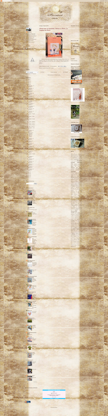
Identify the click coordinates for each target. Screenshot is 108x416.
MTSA (75, 241)
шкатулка (80, 234)
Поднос (74, 206)
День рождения (79, 177)
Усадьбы (76, 226)
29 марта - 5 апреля (30, 144)
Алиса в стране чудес (74, 156)
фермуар (80, 227)
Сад (72, 216)
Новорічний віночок (34, 362)
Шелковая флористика (79, 232)
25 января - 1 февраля (30, 167)
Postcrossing (78, 243)
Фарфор (75, 227)
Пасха (81, 204)
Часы (76, 230)
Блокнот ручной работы (76, 161)
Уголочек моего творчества (30, 360)
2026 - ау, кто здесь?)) (34, 255)
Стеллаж (79, 218)
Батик (80, 159)
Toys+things (30, 284)
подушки (72, 207)
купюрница (76, 189)
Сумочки (73, 220)
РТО (72, 215)
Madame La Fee (75, 240)
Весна (72, 166)
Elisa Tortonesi (79, 237)
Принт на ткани (79, 208)
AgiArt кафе (30, 336)
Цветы (72, 230)
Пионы (81, 205)
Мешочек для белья (74, 196)
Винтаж (73, 167)
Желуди (72, 180)
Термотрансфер (74, 223)
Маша (75, 195)
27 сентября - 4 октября (31, 104)
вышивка (44, 68)
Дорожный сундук (78, 179)
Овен (76, 202)
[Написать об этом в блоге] (62, 66)
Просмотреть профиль (30, 42)
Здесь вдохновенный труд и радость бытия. (32, 277)
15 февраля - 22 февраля (31, 159)
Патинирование (75, 205)
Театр (79, 222)
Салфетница (76, 216)
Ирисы (77, 181)
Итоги (76, 182)
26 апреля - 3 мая (31, 127)
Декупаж (73, 177)
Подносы (79, 206)
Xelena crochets (30, 211)
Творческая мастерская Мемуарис (32, 345)
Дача (76, 174)
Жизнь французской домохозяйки (31, 261)
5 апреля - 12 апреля (30, 141)
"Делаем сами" (73, 153)
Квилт (76, 183)
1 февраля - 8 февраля (30, 164)
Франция (78, 229)
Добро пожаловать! (31, 245)
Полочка (76, 207)
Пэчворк (72, 212)
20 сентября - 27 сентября (31, 107)
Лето (79, 191)
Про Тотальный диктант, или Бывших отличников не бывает (34, 241)
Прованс (76, 209)
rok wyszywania (34, 377)
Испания (81, 181)
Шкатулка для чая (75, 235)
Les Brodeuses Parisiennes (77, 239)
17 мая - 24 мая (31, 124)
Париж (76, 204)
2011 (28, 176)
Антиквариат (74, 157)
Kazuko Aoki (79, 238)
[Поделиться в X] (63, 66)
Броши (75, 165)
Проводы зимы (33, 354)
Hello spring (34, 369)
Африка (80, 158)
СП (75, 218)
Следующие (42, 72)
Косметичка (79, 186)
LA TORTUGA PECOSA (32, 301)
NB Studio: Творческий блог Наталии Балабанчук (32, 293)
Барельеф (76, 159)
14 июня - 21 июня (31, 118)
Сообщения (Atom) (57, 74)
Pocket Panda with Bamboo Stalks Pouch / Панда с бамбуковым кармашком (34, 232)
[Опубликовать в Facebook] (64, 66)
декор (78, 176)
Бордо (72, 165)
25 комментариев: (53, 66)
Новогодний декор (74, 199)
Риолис (79, 213)
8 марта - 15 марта (30, 152)
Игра (79, 180)
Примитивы (73, 208)
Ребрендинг (72, 213)
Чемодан (79, 230)
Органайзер (73, 203)
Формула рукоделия (76, 228)
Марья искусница (74, 194)
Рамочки (79, 212)
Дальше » (41, 63)
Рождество (73, 214)
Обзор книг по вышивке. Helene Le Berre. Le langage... (30, 134)
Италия (73, 182)
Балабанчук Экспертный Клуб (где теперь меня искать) (34, 296)
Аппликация (80, 157)
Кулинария (72, 189)
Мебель (79, 195)
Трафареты (80, 223)
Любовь (79, 192)
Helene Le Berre (51, 68)
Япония (75, 236)
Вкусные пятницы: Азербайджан (34, 202)
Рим (75, 213)
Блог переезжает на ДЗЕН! (34, 338)
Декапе (72, 175)
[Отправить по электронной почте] (60, 66)
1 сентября (78, 153)
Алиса (80, 154)
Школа (72, 236)
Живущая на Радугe (31, 190)
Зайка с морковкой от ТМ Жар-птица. (34, 280)
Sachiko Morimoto (73, 244)
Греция (72, 174)
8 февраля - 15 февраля (31, 162)
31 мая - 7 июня (31, 121)
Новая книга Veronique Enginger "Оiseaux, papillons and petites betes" (76, 68)
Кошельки (78, 187)
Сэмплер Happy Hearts (34, 213)
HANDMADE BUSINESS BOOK (32, 333)
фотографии (73, 229)
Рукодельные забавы (78, 215)
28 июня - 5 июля (31, 116)
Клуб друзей (73, 185)
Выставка (78, 168)
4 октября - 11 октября (31, 101)
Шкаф (80, 235)
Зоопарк (76, 180)
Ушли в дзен (34, 346)
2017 (28, 81)
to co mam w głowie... (31, 375)
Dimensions (73, 237)
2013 (28, 173)
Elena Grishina (30, 253)
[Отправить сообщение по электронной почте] (58, 66)
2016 (28, 82)
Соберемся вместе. (31, 317)
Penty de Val (30, 310)
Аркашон (76, 158)
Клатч (80, 183)
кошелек (72, 187)
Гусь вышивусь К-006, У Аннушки (33, 248)
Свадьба (80, 216)
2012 (28, 175)
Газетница (80, 172)
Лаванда (72, 190)
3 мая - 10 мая (31, 126)
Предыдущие (65, 72)
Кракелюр (72, 188)
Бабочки (72, 159)
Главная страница (54, 72)
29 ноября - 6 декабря (30, 91)
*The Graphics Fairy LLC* (31, 208)
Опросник (79, 202)
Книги (47, 68)
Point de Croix (73, 243)
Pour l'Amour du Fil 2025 (34, 312)
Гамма (76, 173)
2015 (28, 84)
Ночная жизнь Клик (31, 200)
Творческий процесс (73, 222)
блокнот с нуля (77, 164)
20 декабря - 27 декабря (31, 86)
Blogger (56, 407)
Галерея (73, 173)
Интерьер (72, 181)
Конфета (73, 186)
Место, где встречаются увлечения (32, 237)
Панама (72, 204)
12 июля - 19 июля (31, 113)
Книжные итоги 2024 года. (34, 327)
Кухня (80, 189)
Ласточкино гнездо (31, 352)
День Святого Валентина (75, 178)
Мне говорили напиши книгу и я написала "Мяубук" (34, 264)
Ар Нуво (73, 158)
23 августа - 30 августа (31, 109)
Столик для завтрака (75, 219)
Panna (79, 241)
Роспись (81, 214)
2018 (28, 79)
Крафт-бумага (78, 188)
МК (79, 196)
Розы (77, 214)
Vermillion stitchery (74, 245)
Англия (80, 156)
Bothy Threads (80, 236)
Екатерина (29, 32)
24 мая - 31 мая (31, 123)
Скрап (73, 218)
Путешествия (74, 211)
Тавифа (29, 268)
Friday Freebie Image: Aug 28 (32, 209)
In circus (29, 368)
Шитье (73, 234)
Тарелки (78, 221)
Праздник (80, 207)
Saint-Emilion (79, 244)
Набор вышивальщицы (75, 197)
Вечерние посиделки (31, 228)
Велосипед (79, 165)
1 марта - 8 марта (31, 153)
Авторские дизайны (74, 154)
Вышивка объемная (74, 172)
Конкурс (80, 185)
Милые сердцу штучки (32, 219)
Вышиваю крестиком (75, 169)
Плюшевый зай (30, 334)
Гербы (80, 173)
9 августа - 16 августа (31, 112)
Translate (34, 73)
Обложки (75, 200)
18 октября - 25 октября (31, 99)
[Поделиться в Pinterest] (65, 66)
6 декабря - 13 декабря (31, 89)
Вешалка (79, 166)
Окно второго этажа (31, 325)
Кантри (79, 182)
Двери (79, 174)
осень (78, 203)
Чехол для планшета (74, 231)
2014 (28, 172)
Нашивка (77, 198)
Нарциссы (72, 198)
